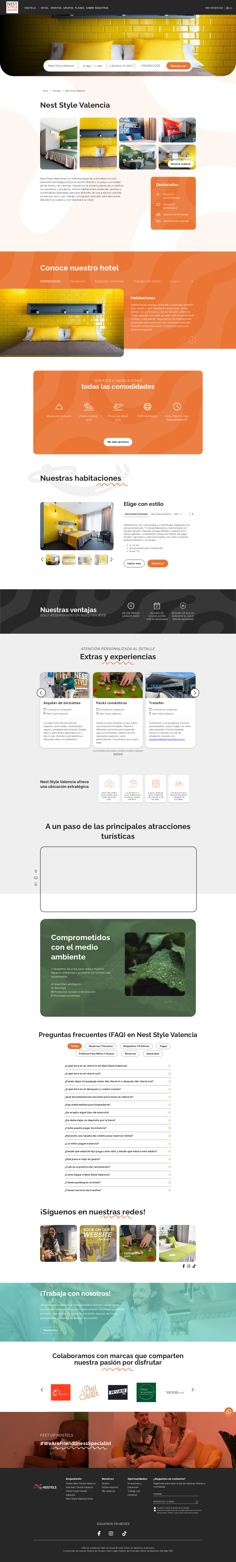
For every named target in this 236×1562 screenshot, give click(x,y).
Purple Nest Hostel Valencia (80, 1483)
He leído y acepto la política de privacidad (173, 1508)
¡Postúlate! (50, 1330)
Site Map (164, 1551)
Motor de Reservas (150, 1551)
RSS (171, 1551)
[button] (116, 754)
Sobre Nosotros (97, 8)
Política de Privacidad (129, 1551)
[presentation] (190, 281)
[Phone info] (35, 884)
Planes (80, 8)
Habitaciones (50, 281)
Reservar (158, 563)
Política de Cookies (96, 1551)
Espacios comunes (109, 281)
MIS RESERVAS (214, 8)
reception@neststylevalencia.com (167, 739)
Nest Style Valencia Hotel (79, 1498)
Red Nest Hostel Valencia (79, 1487)
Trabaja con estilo (147, 281)
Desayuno (77, 281)
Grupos (68, 8)
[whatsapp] (228, 1411)
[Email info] (35, 877)
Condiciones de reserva (74, 1551)
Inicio (45, 91)
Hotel (45, 8)
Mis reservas (108, 1491)
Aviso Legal (112, 1551)
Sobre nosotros (110, 1487)
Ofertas (56, 8)
